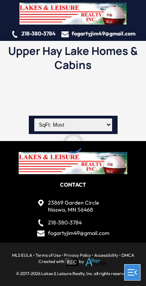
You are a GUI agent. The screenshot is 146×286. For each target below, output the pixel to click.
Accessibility (106, 255)
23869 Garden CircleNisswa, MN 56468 (73, 206)
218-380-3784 (38, 33)
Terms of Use (48, 255)
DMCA (127, 255)
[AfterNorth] (96, 262)
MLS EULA (22, 255)
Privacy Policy (77, 255)
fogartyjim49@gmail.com (103, 33)
